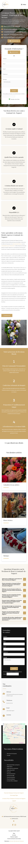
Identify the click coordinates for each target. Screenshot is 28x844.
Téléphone (5, 74)
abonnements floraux (17, 244)
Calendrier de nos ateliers (11, 485)
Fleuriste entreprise (11, 773)
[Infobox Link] (13, 694)
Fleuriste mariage (10, 775)
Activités (14, 835)
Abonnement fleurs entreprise (13, 764)
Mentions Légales (14, 836)
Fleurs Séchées (8, 520)
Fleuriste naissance (11, 777)
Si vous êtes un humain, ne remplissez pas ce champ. (14, 93)
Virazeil (8, 755)
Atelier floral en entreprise (12, 768)
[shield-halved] (9, 99)
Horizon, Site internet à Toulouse (17, 841)
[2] (14, 381)
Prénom (5, 58)
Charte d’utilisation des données (14, 838)
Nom (4, 63)
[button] (14, 41)
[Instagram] (15, 825)
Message (5, 79)
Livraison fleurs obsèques (12, 780)
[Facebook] (13, 825)
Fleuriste (9, 771)
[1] (14, 361)
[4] (14, 422)
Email (4, 69)
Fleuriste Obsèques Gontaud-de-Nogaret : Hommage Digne (14, 793)
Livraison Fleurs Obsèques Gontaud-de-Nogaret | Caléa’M (14, 799)
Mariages (6, 556)
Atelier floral (9, 766)
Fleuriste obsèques (11, 779)
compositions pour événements (8, 245)
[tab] (14, 579)
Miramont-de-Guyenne (12, 753)
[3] (14, 400)
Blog (14, 833)
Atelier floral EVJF (11, 770)
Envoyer (14, 90)
